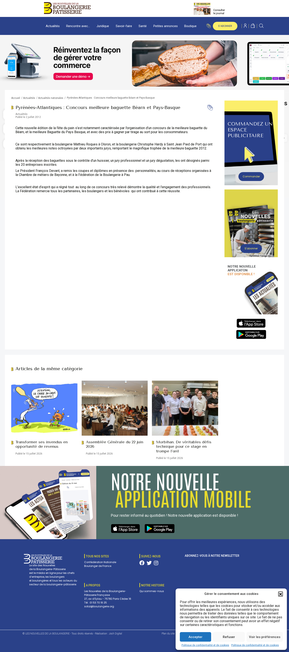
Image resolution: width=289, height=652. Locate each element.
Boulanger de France (97, 566)
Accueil (15, 98)
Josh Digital (115, 633)
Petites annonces (165, 26)
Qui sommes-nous (151, 591)
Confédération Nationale (100, 562)
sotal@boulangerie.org (99, 606)
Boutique (190, 26)
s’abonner (225, 26)
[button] (280, 594)
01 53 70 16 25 (98, 602)
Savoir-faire (124, 26)
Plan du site (168, 633)
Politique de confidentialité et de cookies (205, 645)
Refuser (229, 637)
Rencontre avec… (78, 26)
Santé (143, 26)
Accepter (195, 637)
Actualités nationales (50, 98)
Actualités (53, 26)
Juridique (102, 26)
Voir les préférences (264, 637)
